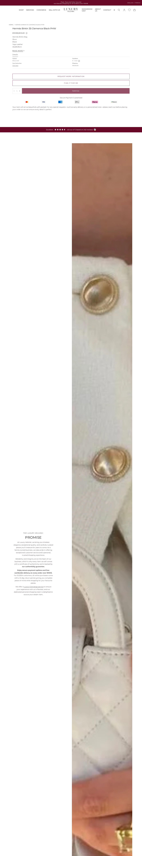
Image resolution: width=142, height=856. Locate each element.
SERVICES (30, 10)
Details (15, 55)
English (130, 2)
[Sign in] (124, 10)
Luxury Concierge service (33, 587)
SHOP (21, 10)
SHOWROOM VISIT (87, 10)
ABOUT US (98, 10)
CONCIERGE (41, 10)
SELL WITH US (54, 10)
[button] (114, 10)
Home (11, 24)
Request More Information (71, 76)
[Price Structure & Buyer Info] (27, 33)
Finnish (137, 2)
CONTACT (107, 10)
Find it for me (71, 83)
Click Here (15, 65)
